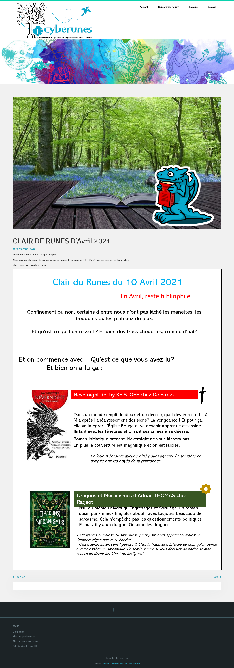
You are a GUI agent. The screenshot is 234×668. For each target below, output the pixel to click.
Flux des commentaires (25, 641)
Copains (193, 7)
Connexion (18, 631)
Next (216, 576)
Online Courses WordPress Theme (121, 663)
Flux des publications (24, 636)
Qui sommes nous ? (168, 7)
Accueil (144, 7)
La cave (212, 7)
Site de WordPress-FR (25, 646)
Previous (20, 576)
